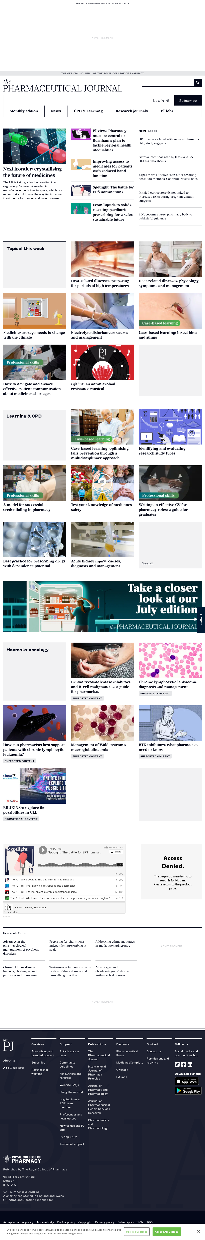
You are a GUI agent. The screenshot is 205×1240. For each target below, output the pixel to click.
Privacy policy (104, 1222)
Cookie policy (66, 1222)
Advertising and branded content (43, 1053)
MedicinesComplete (129, 1062)
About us (9, 1060)
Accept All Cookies (166, 1231)
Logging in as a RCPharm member (70, 1103)
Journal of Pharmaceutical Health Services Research (99, 1106)
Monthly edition (24, 111)
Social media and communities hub (186, 1053)
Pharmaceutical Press (127, 1053)
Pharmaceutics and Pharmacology (98, 1124)
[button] (201, 620)
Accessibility (45, 1222)
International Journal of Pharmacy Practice (97, 1072)
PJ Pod (6, 917)
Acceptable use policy (18, 1222)
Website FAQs (69, 1085)
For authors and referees (70, 1075)
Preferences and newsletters (71, 1116)
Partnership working (39, 1071)
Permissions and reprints (158, 1060)
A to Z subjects (13, 1067)
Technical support (72, 1144)
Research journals (132, 111)
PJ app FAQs (68, 1136)
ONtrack (122, 1069)
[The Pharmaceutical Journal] (62, 85)
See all (152, 130)
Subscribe (188, 100)
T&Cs (150, 1222)
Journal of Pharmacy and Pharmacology (98, 1089)
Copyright (85, 1222)
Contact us (154, 1051)
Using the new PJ (71, 1092)
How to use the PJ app (72, 1127)
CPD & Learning (88, 111)
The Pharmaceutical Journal (99, 1055)
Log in (158, 100)
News (56, 111)
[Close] (198, 1231)
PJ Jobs (167, 111)
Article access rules (69, 1053)
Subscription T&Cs (130, 1222)
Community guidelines (67, 1064)
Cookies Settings (136, 1231)
